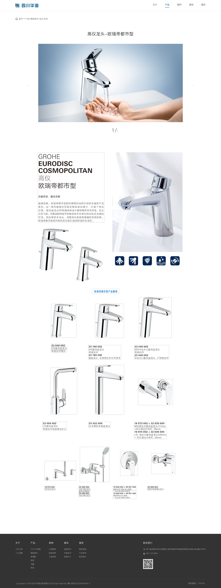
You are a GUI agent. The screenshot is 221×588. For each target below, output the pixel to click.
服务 (203, 5)
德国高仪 (34, 19)
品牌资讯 (67, 549)
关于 (155, 5)
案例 (179, 5)
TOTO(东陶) (36, 549)
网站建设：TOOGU (196, 583)
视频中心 (67, 556)
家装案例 (52, 553)
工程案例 (52, 549)
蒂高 (32, 560)
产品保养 (82, 553)
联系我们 (82, 556)
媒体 (191, 5)
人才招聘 (19, 553)
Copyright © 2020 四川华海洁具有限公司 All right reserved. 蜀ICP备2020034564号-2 (53, 583)
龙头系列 (44, 19)
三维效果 (52, 556)
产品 (167, 5)
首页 (21, 19)
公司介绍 (19, 549)
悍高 (32, 568)
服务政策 (82, 549)
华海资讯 (67, 553)
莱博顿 (33, 556)
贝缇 (32, 564)
